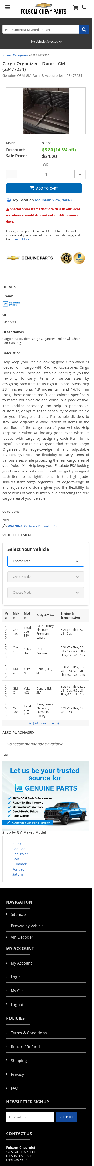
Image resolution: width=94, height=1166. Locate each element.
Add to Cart (47, 188)
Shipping (19, 1060)
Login (16, 977)
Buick (16, 843)
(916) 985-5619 (16, 1160)
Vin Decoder (22, 937)
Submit (66, 1117)
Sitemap (18, 914)
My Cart (18, 990)
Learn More (21, 239)
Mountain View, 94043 (53, 200)
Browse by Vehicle (27, 925)
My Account (21, 963)
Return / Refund (25, 1046)
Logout (17, 1004)
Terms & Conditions (29, 1033)
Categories (20, 55)
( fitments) (46, 723)
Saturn (17, 874)
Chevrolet (20, 854)
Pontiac (18, 869)
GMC (16, 859)
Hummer (19, 864)
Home (6, 55)
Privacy (17, 1074)
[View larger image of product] (46, 110)
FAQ (14, 1088)
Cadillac (18, 849)
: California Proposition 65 (32, 526)
